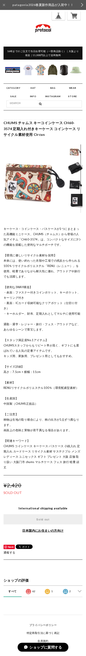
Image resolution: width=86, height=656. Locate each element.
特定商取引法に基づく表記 (43, 633)
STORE (72, 96)
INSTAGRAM (53, 96)
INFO (33, 96)
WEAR (72, 88)
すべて (12, 591)
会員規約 (43, 641)
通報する (9, 552)
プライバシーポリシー (43, 625)
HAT (33, 88)
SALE (13, 96)
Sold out (42, 519)
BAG (53, 88)
